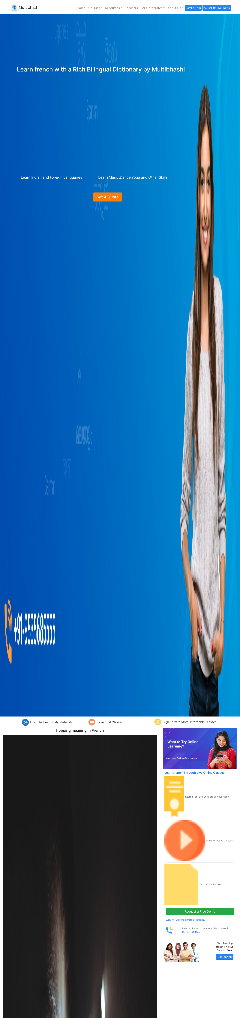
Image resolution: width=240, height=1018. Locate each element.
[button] (95, 8)
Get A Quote (107, 197)
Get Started (225, 956)
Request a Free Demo (200, 911)
